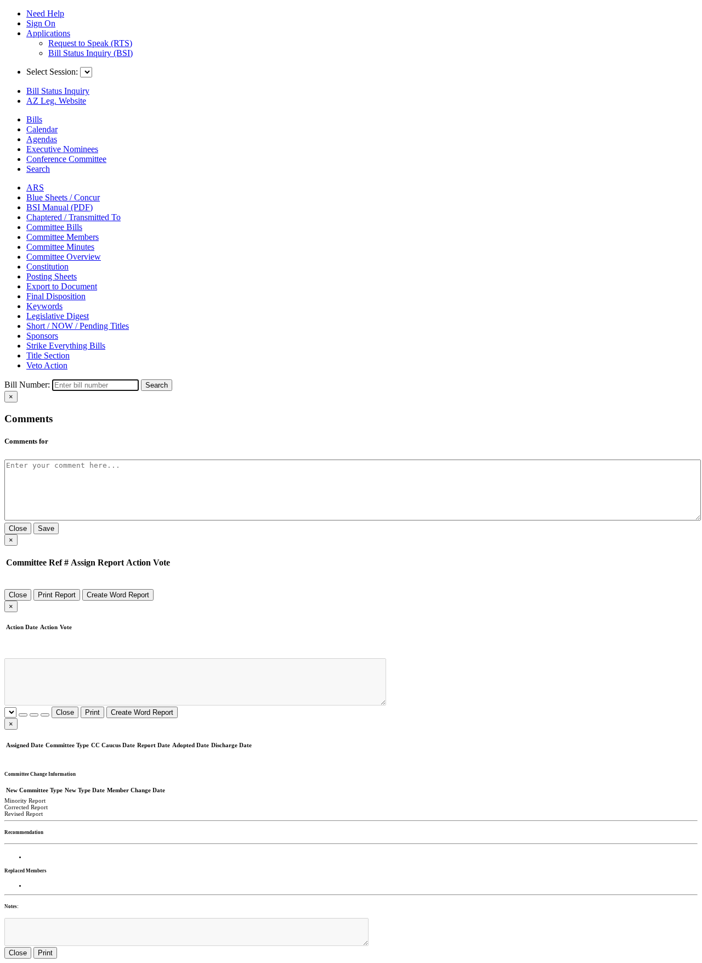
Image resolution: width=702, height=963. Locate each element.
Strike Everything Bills (65, 345)
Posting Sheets (51, 276)
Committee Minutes (60, 246)
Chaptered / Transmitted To (73, 217)
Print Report (57, 595)
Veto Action (46, 365)
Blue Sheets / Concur (63, 197)
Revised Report (23, 813)
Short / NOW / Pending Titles (77, 326)
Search (156, 385)
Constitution (47, 266)
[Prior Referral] (23, 714)
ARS (35, 187)
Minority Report (25, 800)
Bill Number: (27, 384)
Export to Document (61, 286)
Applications (48, 33)
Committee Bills (54, 227)
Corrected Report (26, 807)
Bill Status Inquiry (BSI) (90, 53)
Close (18, 528)
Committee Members (62, 237)
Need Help (45, 13)
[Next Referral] (34, 714)
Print (92, 712)
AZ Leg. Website (56, 100)
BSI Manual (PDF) (59, 207)
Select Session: (52, 71)
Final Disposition (56, 296)
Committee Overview (63, 256)
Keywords (44, 306)
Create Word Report (118, 595)
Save (46, 528)
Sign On (40, 23)
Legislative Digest (57, 316)
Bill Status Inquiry (57, 91)
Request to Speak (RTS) (90, 43)
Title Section (48, 355)
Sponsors (42, 335)
